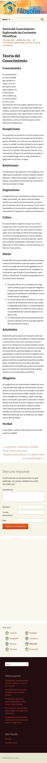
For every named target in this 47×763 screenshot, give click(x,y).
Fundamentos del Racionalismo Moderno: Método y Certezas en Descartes (16, 683)
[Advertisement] (30, 86)
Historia (13, 644)
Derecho (13, 649)
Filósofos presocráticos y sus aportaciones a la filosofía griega (23, 456)
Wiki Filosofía (9, 758)
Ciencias (13, 633)
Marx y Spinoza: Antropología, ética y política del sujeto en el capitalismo (16, 710)
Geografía (14, 638)
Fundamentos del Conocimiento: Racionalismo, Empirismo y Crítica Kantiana (15, 701)
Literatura (33, 638)
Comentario (8, 489)
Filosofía (33, 644)
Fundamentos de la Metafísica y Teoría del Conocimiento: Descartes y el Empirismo (17, 720)
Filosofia (29, 43)
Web (4, 520)
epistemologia (19, 43)
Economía (33, 649)
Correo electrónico (8, 513)
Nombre (7, 507)
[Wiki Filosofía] (23, 8)
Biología (33, 633)
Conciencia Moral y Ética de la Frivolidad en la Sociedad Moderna (16, 692)
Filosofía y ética (25, 40)
